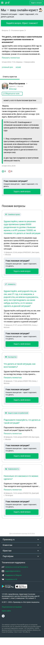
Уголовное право (17, 30)
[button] (22, 52)
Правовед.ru (9, 539)
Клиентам (7, 545)
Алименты (11, 284)
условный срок (7, 67)
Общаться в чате (12, 93)
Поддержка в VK (11, 579)
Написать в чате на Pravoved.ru (16, 567)
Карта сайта (6, 611)
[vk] (3, 616)
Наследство (12, 357)
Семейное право (14, 214)
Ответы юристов (10, 77)
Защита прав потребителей (18, 413)
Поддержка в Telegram (13, 575)
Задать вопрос (36, 3)
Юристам (7, 550)
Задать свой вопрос (22, 191)
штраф (18, 67)
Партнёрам (8, 556)
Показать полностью (13, 378)
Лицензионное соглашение (12, 607)
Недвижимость (13, 469)
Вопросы (5, 30)
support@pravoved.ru (12, 571)
